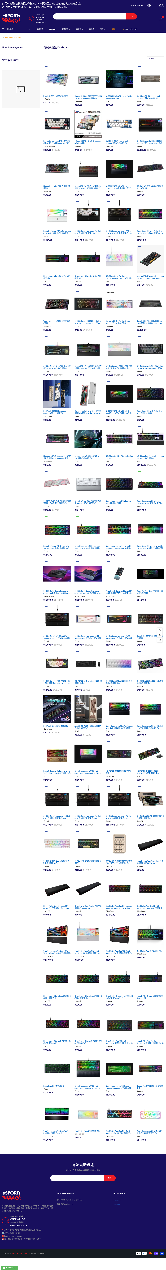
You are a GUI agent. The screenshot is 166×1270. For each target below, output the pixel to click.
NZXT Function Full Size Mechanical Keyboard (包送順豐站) (150, 457)
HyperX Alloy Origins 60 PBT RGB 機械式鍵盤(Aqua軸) (57, 1042)
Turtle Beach (49, 596)
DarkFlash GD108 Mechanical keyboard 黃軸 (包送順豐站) (54, 412)
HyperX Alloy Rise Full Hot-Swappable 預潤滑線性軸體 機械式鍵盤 (150, 1043)
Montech (47, 191)
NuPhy (140, 281)
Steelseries (48, 956)
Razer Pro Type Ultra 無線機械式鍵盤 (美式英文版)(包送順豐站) (87, 502)
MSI (76, 686)
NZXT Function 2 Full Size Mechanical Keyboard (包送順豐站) (119, 277)
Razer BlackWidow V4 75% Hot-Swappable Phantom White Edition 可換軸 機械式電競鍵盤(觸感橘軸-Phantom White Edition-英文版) (87, 774)
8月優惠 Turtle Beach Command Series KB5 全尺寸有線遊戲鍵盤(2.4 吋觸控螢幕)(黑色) (56, 593)
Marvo (77, 416)
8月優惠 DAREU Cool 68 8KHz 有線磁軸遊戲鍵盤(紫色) (119, 682)
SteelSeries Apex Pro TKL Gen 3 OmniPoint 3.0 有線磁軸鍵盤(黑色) (119, 952)
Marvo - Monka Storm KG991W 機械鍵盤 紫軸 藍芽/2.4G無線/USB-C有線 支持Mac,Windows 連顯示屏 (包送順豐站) (88, 414)
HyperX (47, 281)
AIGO (77, 731)
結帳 (149, 5)
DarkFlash (141, 101)
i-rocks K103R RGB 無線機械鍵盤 (55, 96)
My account (137, 5)
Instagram (116, 1200)
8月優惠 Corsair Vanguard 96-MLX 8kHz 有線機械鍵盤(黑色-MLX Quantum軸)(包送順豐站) (119, 818)
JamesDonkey (49, 146)
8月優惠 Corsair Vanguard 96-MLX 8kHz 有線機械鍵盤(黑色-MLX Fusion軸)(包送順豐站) (56, 818)
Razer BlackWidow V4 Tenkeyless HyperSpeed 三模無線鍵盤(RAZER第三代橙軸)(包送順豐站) (150, 233)
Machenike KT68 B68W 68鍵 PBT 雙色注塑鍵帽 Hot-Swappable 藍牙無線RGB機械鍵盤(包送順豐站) (57, 458)
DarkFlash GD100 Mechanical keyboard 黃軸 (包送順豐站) (148, 97)
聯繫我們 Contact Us (65, 1204)
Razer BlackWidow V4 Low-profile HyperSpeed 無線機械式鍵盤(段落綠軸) (150, 548)
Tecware (47, 326)
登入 (161, 5)
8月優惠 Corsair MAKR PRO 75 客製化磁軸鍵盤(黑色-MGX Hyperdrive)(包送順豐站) (56, 683)
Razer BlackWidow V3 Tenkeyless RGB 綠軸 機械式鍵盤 (118, 502)
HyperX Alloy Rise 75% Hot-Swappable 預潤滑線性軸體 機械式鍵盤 (119, 1043)
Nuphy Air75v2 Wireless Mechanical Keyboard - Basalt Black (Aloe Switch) (150, 278)
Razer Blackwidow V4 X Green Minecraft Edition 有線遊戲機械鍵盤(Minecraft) (119, 1088)
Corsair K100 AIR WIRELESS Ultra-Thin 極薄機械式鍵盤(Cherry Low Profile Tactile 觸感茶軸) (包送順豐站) (150, 324)
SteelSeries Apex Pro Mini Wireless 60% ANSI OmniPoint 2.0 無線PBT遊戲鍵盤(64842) (119, 908)
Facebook (116, 1204)
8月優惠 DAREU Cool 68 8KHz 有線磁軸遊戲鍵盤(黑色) (150, 682)
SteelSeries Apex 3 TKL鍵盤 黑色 (149, 951)
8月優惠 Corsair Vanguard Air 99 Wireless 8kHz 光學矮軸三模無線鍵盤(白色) (87, 638)
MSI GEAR (110, 776)
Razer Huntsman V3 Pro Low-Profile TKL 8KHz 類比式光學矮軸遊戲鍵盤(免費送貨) (150, 503)
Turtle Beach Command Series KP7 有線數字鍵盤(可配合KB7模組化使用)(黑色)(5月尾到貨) (119, 593)
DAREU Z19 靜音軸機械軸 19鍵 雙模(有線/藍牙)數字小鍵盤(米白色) (119, 862)
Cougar (140, 191)
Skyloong (109, 326)
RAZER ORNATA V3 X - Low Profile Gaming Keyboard (119, 97)
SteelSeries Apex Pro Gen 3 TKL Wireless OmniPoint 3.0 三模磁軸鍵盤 (56, 953)
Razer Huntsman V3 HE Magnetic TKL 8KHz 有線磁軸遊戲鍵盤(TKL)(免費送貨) (56, 548)
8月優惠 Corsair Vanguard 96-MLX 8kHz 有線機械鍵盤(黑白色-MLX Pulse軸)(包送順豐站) (87, 233)
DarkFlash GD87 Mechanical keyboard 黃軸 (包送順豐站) (117, 142)
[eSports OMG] (21, 89)
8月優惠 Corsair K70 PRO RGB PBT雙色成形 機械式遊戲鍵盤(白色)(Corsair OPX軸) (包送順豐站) (119, 368)
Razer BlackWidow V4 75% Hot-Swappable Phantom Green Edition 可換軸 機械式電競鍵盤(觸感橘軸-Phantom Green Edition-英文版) (87, 1089)
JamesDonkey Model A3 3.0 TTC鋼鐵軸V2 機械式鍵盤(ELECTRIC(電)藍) (56, 143)
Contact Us (10, 1268)
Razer (108, 101)
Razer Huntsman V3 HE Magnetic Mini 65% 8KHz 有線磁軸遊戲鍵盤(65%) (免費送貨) (87, 548)
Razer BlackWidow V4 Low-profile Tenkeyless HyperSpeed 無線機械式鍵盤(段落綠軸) (118, 548)
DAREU (109, 686)
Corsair (140, 146)
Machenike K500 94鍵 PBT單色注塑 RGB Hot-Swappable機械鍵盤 (88, 97)
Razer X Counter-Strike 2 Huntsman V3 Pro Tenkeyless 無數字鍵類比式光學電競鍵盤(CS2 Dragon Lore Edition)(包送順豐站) (57, 774)
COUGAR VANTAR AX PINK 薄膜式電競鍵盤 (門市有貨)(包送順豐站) (57, 502)
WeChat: (39, 20)
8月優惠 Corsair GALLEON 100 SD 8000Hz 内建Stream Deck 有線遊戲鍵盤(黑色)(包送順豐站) (150, 143)
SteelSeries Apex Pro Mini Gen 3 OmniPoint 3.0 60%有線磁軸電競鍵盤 (119, 1133)
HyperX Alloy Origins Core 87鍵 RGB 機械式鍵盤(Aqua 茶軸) (119, 997)
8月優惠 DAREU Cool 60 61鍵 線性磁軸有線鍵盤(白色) (56, 862)
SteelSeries (110, 911)
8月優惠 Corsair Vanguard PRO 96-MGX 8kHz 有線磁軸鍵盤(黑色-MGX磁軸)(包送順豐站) (119, 233)
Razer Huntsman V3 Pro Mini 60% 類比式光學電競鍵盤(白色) (149, 1132)
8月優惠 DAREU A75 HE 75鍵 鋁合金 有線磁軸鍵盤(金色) (150, 817)
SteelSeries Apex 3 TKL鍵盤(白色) (87, 1131)
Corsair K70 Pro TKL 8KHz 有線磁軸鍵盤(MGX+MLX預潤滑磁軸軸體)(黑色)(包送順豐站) (87, 188)
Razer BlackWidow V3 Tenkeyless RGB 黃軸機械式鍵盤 (149, 412)
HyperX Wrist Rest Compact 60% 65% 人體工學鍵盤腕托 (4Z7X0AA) (56, 907)
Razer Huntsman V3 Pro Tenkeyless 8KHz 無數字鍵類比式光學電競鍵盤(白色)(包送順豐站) (57, 233)
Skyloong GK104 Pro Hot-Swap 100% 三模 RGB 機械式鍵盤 (118, 322)
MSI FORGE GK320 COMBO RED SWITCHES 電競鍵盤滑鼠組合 (149, 772)
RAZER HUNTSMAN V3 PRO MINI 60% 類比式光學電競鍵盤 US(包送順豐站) (119, 413)
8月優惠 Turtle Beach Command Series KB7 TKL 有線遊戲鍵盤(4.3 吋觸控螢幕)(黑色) (88, 593)
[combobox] (89, 16)
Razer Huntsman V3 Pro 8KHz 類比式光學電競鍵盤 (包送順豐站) (150, 727)
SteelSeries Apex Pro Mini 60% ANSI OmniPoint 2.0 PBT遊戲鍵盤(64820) (149, 908)
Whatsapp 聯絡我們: (18, 1216)
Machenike (79, 101)
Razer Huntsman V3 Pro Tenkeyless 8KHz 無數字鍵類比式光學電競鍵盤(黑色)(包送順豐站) (119, 728)
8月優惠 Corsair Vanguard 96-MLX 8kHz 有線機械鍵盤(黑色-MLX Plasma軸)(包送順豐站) (87, 818)
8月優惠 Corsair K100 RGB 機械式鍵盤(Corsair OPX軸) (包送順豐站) (57, 367)
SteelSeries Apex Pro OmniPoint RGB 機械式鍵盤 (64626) (55, 1132)
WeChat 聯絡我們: (17, 1222)
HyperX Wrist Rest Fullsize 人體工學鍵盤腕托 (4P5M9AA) (87, 907)
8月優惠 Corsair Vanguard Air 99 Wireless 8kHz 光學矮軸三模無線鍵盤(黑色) (119, 638)
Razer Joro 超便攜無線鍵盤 (53, 1086)
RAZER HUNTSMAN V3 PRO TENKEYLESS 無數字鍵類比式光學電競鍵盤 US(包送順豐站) (119, 188)
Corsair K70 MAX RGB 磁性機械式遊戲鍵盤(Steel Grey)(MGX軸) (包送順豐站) (88, 368)
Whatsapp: (40, 15)
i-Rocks (47, 99)
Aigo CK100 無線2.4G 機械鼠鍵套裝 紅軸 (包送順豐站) (87, 727)
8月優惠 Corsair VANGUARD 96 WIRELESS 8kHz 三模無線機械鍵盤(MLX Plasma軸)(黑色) (56, 638)
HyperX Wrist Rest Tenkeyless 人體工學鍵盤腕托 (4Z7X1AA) (150, 862)
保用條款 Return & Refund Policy (69, 1200)
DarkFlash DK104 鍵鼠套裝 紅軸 (55, 726)
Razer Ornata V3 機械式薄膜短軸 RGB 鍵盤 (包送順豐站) (86, 457)
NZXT (108, 281)
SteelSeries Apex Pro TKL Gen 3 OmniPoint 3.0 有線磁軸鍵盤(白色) (87, 952)
